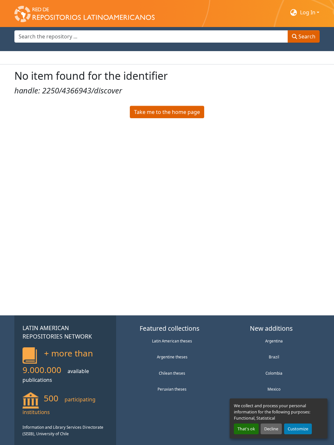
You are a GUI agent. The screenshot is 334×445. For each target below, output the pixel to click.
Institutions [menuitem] (94, 57)
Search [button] (306, 36)
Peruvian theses (172, 389)
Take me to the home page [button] (167, 112)
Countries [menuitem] (63, 57)
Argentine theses (172, 356)
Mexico (274, 389)
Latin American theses (172, 340)
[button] (84, 12)
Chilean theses (172, 373)
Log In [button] (308, 12)
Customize (298, 429)
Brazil (274, 356)
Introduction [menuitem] (30, 57)
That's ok (246, 429)
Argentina (274, 340)
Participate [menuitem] (127, 57)
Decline (271, 429)
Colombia (274, 373)
